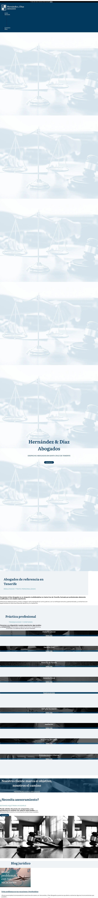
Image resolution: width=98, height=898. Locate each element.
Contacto (7, 27)
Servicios (7, 14)
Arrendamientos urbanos (15, 26)
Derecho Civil (12, 17)
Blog (6, 29)
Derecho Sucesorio (13, 21)
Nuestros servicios (49, 693)
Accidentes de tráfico (14, 24)
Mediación (11, 23)
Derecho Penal (12, 20)
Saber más (49, 635)
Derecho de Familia (14, 19)
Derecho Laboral (13, 16)
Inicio (6, 13)
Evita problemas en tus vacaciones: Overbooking (20, 891)
